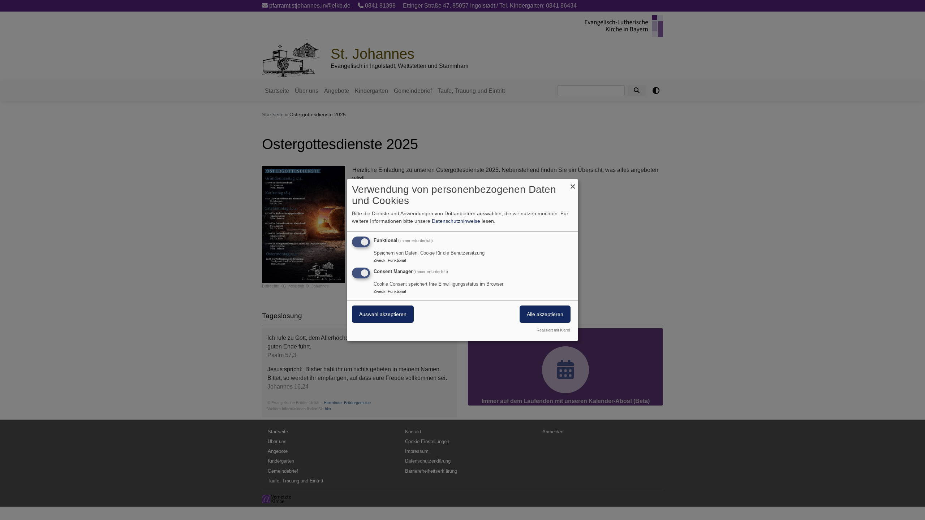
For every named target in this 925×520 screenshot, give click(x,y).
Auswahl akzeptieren (382, 314)
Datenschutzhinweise (456, 221)
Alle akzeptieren (545, 314)
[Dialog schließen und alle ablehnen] (572, 183)
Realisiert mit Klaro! (553, 330)
